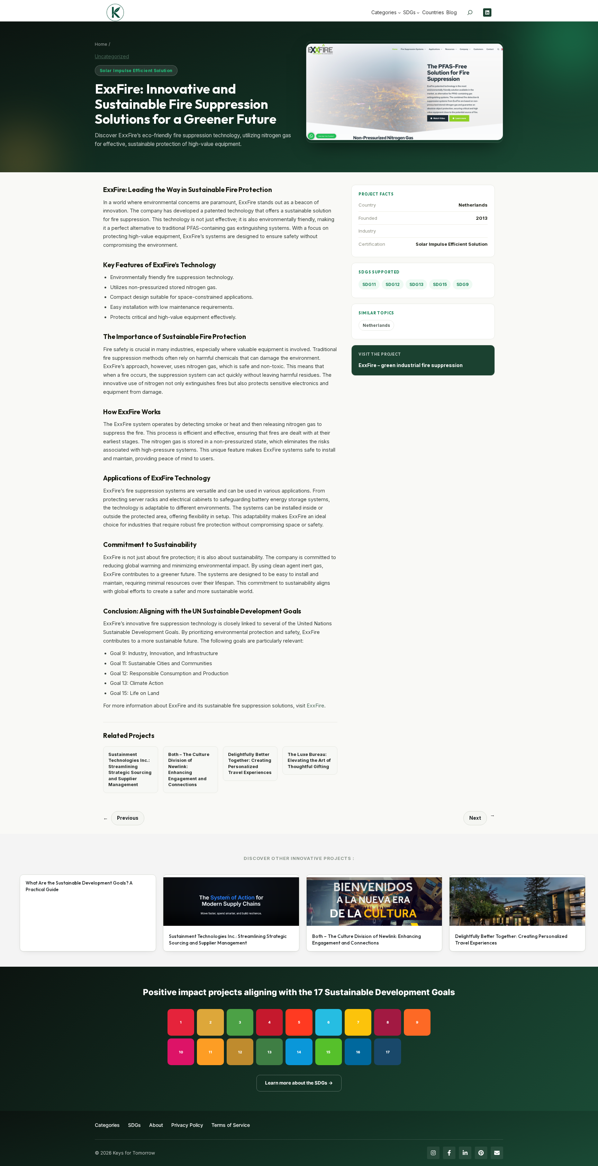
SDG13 (416, 284)
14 (299, 1052)
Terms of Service (230, 1125)
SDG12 (393, 284)
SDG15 (440, 284)
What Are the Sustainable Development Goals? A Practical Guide (79, 886)
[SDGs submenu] (418, 12)
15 (328, 1052)
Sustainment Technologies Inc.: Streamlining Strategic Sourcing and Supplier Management (130, 770)
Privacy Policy (187, 1125)
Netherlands (473, 205)
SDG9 (462, 284)
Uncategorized (112, 56)
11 (210, 1052)
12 (240, 1052)
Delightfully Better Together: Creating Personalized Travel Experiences (250, 763)
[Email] (497, 1153)
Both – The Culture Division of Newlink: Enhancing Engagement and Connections (188, 770)
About (156, 1125)
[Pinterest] (481, 1153)
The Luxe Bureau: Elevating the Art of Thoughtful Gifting (309, 760)
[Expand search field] (470, 12)
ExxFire (315, 705)
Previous (127, 818)
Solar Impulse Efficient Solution (136, 70)
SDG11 (369, 284)
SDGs (134, 1125)
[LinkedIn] (465, 1153)
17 (388, 1052)
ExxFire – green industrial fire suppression (411, 365)
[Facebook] (449, 1153)
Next (475, 818)
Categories (107, 1125)
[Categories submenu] (399, 12)
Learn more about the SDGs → (299, 1083)
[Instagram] (433, 1153)
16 (358, 1052)
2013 (482, 218)
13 (270, 1052)
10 (181, 1052)
